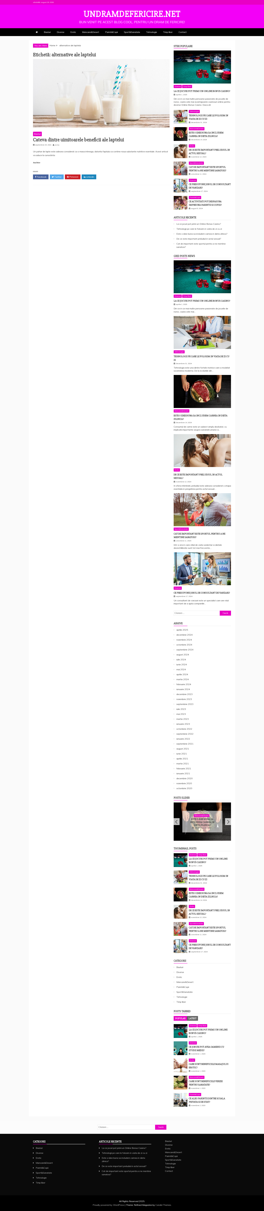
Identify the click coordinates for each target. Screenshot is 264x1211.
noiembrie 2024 (184, 639)
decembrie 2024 (184, 634)
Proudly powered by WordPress (109, 1205)
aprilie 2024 (182, 674)
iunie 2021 (181, 753)
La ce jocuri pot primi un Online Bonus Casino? (202, 91)
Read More (36, 163)
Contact (183, 32)
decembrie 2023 (184, 694)
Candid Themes (163, 1205)
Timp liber (168, 32)
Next (228, 821)
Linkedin (90, 176)
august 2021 (182, 748)
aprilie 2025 (182, 629)
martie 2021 (182, 763)
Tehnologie (151, 32)
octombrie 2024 (184, 644)
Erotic (73, 32)
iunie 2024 (181, 664)
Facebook (41, 176)
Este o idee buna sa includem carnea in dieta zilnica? (201, 233)
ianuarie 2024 (183, 689)
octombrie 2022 (184, 728)
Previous (177, 821)
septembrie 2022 (184, 733)
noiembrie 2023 (184, 699)
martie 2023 (182, 719)
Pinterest (73, 176)
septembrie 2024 (184, 649)
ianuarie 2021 (183, 773)
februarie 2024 (183, 684)
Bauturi (47, 32)
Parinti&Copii (111, 32)
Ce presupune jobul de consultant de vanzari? (202, 592)
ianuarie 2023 (183, 724)
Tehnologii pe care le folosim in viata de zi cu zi (199, 228)
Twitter (58, 176)
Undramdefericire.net (132, 14)
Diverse (60, 32)
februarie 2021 (183, 768)
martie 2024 (182, 679)
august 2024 (182, 654)
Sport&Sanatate (132, 32)
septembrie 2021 (184, 743)
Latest (192, 1018)
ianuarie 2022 (183, 738)
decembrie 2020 (184, 778)
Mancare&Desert (90, 32)
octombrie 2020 (184, 788)
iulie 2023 (181, 709)
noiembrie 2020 (184, 783)
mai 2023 (181, 714)
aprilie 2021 (182, 758)
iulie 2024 (181, 659)
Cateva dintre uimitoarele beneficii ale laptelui (78, 140)
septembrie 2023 (184, 704)
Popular (180, 1018)
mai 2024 (181, 669)
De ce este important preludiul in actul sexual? (198, 238)
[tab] (180, 1018)
